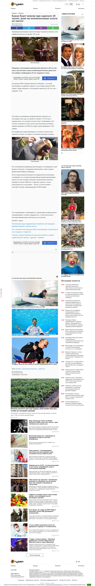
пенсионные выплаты (29, 369)
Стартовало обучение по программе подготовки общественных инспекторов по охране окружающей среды (73, 287)
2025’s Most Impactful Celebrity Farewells (70, 193)
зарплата (42, 369)
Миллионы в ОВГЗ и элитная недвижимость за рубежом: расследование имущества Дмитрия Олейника (73, 388)
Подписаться (51, 78)
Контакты (82, 0)
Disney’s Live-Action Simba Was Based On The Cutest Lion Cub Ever (72, 95)
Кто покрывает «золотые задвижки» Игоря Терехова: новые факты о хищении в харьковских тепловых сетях (74, 396)
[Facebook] (17, 27)
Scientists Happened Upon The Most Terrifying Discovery (71, 248)
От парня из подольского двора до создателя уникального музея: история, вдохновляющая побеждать (74, 295)
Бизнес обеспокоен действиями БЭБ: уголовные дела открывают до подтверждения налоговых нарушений (74, 332)
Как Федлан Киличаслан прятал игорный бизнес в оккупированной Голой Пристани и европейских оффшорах (74, 340)
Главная (13, 8)
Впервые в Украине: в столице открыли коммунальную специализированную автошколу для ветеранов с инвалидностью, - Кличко (74, 355)
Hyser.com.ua (41, 571)
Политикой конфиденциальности (54, 584)
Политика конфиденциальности (59, 0)
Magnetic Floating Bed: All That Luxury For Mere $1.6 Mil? (72, 40)
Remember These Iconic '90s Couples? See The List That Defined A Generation (72, 67)
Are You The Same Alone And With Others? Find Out (71, 166)
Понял (89, 584)
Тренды (35, 8)
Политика (81, 8)
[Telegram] (29, 27)
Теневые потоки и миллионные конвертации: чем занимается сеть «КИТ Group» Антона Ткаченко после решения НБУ (74, 380)
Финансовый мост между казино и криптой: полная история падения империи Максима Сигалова (74, 372)
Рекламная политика (74, 0)
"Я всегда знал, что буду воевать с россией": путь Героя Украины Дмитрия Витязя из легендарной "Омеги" (74, 364)
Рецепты (58, 8)
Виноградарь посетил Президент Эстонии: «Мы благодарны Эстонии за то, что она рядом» (74, 347)
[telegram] (79, 4)
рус (71, 4)
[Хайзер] (17, 4)
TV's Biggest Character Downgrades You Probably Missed (72, 275)
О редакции (35, 0)
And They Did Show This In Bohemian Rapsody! (72, 122)
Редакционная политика (45, 0)
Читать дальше (35, 555)
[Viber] (41, 27)
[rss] (76, 4)
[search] (83, 4)
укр (66, 4)
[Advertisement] (35, 103)
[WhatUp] (53, 27)
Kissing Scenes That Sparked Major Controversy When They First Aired (71, 221)
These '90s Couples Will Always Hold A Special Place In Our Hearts (72, 149)
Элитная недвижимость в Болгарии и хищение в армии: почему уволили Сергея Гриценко (74, 403)
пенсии (18, 369)
